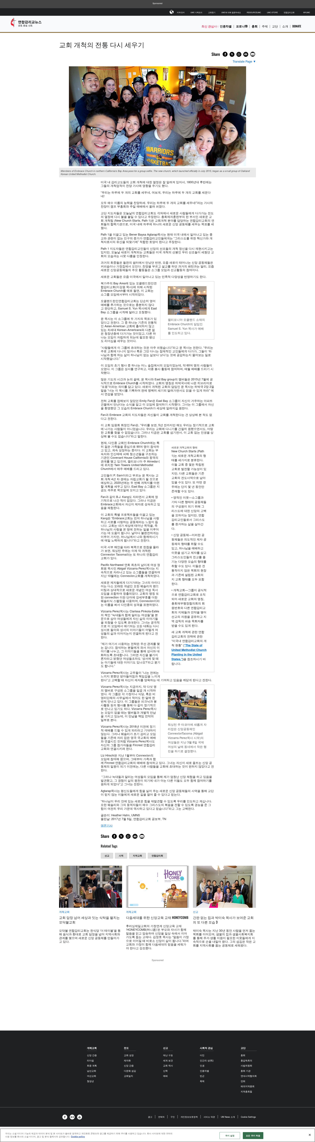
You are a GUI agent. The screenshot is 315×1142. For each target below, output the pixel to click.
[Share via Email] (252, 54)
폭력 (202, 1081)
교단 (275, 26)
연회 (243, 1081)
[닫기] (309, 1134)
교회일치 (128, 1075)
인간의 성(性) (207, 1060)
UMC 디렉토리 (196, 12)
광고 (150, 1116)
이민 (202, 1055)
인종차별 (226, 26)
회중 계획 (92, 1065)
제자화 (127, 1060)
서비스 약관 (209, 1116)
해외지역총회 (247, 1086)
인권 (202, 1065)
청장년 (90, 1081)
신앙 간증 (92, 1055)
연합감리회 (157, 855)
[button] (65, 1117)
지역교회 (137, 855)
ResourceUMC (254, 12)
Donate (296, 26)
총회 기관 (246, 1070)
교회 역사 (168, 1065)
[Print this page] (245, 54)
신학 (165, 1070)
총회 (255, 26)
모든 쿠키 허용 (253, 1135)
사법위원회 (246, 1065)
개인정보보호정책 (189, 1116)
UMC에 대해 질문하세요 (231, 12)
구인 (172, 1116)
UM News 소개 (228, 1116)
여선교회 (91, 1075)
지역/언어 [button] (181, 12)
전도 (126, 1048)
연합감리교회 (289, 12)
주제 (265, 26)
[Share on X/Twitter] (232, 54)
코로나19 (241, 26)
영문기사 (107, 825)
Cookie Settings (248, 1116)
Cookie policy (78, 1136)
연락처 (161, 1116)
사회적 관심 (206, 1048)
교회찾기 (211, 12)
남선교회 (91, 1070)
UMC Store (272, 12)
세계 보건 (168, 1060)
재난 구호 (168, 1055)
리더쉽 (90, 1060)
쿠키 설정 (230, 1135)
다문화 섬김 (130, 1070)
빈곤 (202, 1075)
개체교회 (64, 911)
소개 (285, 26)
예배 (165, 1075)
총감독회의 (246, 1060)
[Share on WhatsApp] (238, 54)
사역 (121, 855)
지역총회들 (246, 1091)
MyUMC (306, 12)
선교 (107, 855)
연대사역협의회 (249, 1075)
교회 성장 (129, 1055)
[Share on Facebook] (225, 54)
